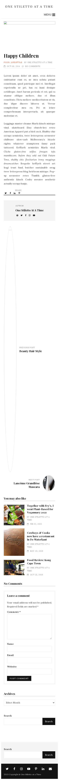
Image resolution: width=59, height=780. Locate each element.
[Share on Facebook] (10, 193)
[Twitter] (7, 769)
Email (10, 655)
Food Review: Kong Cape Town (14, 567)
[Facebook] (14, 769)
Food (7, 62)
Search (8, 715)
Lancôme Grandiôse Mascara (27, 485)
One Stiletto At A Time (39, 62)
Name (10, 643)
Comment (14, 611)
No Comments (32, 66)
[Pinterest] (36, 769)
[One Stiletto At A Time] (29, 8)
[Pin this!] (19, 193)
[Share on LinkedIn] (15, 193)
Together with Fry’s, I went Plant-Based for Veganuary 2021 (14, 515)
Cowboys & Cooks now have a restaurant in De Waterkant (14, 542)
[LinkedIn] (43, 769)
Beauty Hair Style (30, 351)
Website (12, 666)
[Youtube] (28, 769)
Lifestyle (16, 62)
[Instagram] (21, 769)
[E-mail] (50, 769)
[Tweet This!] (6, 193)
